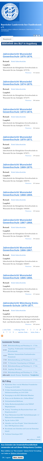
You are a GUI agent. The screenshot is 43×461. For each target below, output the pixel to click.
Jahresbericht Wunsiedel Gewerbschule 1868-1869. (18, 193)
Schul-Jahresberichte (18, 61)
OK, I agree (6, 457)
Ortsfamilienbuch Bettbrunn (14, 401)
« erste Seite (6, 329)
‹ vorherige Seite (19, 329)
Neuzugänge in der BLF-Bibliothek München (19, 395)
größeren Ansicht (34, 439)
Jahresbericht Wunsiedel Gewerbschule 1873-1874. (18, 110)
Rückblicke (25, 375)
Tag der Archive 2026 (12, 420)
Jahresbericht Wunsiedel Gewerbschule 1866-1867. (18, 249)
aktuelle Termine (15, 375)
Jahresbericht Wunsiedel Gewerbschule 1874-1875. (18, 83)
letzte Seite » (35, 332)
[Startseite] (10, 20)
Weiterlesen (28, 73)
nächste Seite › (23, 332)
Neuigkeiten (34, 375)
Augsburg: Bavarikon (15, 369)
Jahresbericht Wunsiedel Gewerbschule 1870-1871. (18, 138)
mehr (38, 437)
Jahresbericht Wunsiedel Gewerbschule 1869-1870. (18, 166)
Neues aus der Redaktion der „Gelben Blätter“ (19, 398)
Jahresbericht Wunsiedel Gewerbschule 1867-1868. (18, 221)
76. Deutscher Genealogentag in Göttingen (21, 363)
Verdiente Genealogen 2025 (14, 434)
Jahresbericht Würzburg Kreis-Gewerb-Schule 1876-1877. (21, 304)
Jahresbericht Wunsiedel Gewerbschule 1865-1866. (18, 276)
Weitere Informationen (19, 453)
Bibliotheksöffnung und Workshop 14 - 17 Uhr (22, 345)
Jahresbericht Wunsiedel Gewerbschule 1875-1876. (18, 55)
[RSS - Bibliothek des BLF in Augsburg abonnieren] (2, 336)
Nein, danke (18, 457)
